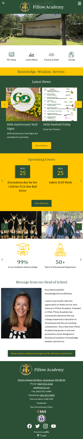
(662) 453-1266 (45, 383)
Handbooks (41, 403)
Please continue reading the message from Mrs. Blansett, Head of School (41, 353)
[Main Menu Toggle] (79, 3)
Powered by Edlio (41, 432)
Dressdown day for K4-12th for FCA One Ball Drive (22, 186)
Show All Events (41, 203)
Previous (4, 104)
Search (3, 3)
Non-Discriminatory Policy (41, 407)
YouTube (53, 426)
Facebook (29, 426)
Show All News (41, 145)
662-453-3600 (47, 395)
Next (78, 104)
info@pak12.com (41, 387)
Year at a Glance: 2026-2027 (41, 399)
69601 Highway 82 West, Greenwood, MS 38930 (41, 380)
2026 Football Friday (57, 124)
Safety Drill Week (60, 182)
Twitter (37, 426)
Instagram (45, 426)
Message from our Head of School (41, 282)
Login (41, 435)
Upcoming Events (41, 159)
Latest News (41, 81)
